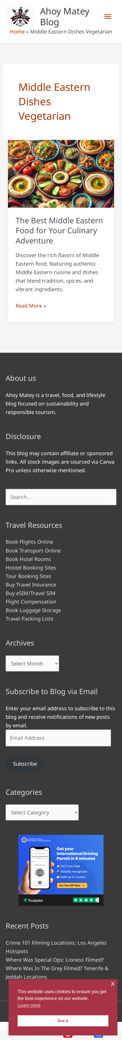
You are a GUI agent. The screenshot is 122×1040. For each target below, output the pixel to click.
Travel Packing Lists (29, 618)
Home (17, 31)
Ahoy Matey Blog (64, 16)
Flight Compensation (31, 601)
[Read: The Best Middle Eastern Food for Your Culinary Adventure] (61, 173)
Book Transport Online (33, 550)
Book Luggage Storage (33, 610)
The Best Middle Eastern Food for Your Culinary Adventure (59, 230)
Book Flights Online (29, 541)
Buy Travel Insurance (31, 584)
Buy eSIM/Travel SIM (31, 593)
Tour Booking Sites (28, 576)
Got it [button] (63, 1020)
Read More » (31, 306)
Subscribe (25, 763)
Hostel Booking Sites (31, 567)
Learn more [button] (29, 1005)
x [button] (113, 983)
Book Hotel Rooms (28, 559)
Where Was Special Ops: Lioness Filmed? (55, 959)
